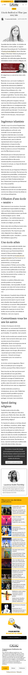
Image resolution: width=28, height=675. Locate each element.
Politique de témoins (11, 672)
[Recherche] (25, 4)
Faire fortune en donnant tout (18, 605)
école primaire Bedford (9, 51)
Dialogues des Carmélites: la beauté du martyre (19, 571)
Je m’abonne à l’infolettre (13, 637)
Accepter (5, 668)
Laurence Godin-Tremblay (14, 485)
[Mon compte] (23, 4)
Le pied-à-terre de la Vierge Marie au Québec (18, 540)
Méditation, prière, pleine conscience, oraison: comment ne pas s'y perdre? (19, 593)
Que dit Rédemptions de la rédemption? (18, 581)
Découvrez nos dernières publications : (11, 501)
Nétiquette (19, 672)
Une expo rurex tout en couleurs (18, 550)
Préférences (22, 668)
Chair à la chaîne (16, 517)
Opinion (14, 8)
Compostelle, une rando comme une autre (18, 507)
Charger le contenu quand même (14, 462)
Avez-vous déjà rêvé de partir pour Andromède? (18, 560)
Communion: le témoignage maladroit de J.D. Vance (18, 528)
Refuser (13, 668)
